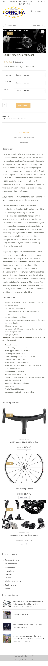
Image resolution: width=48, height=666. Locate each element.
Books (7, 589)
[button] (42, 31)
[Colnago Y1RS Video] (7, 615)
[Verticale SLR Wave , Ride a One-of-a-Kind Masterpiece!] (7, 627)
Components (15, 119)
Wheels (27, 485)
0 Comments (28, 606)
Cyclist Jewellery (11, 585)
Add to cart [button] (24, 497)
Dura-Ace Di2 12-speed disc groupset (24, 535)
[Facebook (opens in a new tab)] (20, 4)
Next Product (37, 25)
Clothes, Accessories (13, 581)
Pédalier (7, 75)
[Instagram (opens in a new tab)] (24, 4)
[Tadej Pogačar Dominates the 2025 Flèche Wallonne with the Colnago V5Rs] (7, 638)
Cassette (7, 81)
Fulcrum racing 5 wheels (24, 489)
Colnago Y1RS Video (21, 614)
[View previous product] (4, 25)
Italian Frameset (11, 564)
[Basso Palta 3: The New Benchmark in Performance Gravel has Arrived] (7, 604)
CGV (31, 656)
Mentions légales (21, 656)
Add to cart (23, 105)
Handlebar (27, 439)
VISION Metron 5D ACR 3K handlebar (24, 442)
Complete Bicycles (12, 560)
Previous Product (12, 25)
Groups (23, 119)
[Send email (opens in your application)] (27, 4)
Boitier (6, 89)
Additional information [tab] (24, 137)
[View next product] (43, 25)
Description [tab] (24, 132)
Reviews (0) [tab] (24, 142)
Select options (24, 451)
